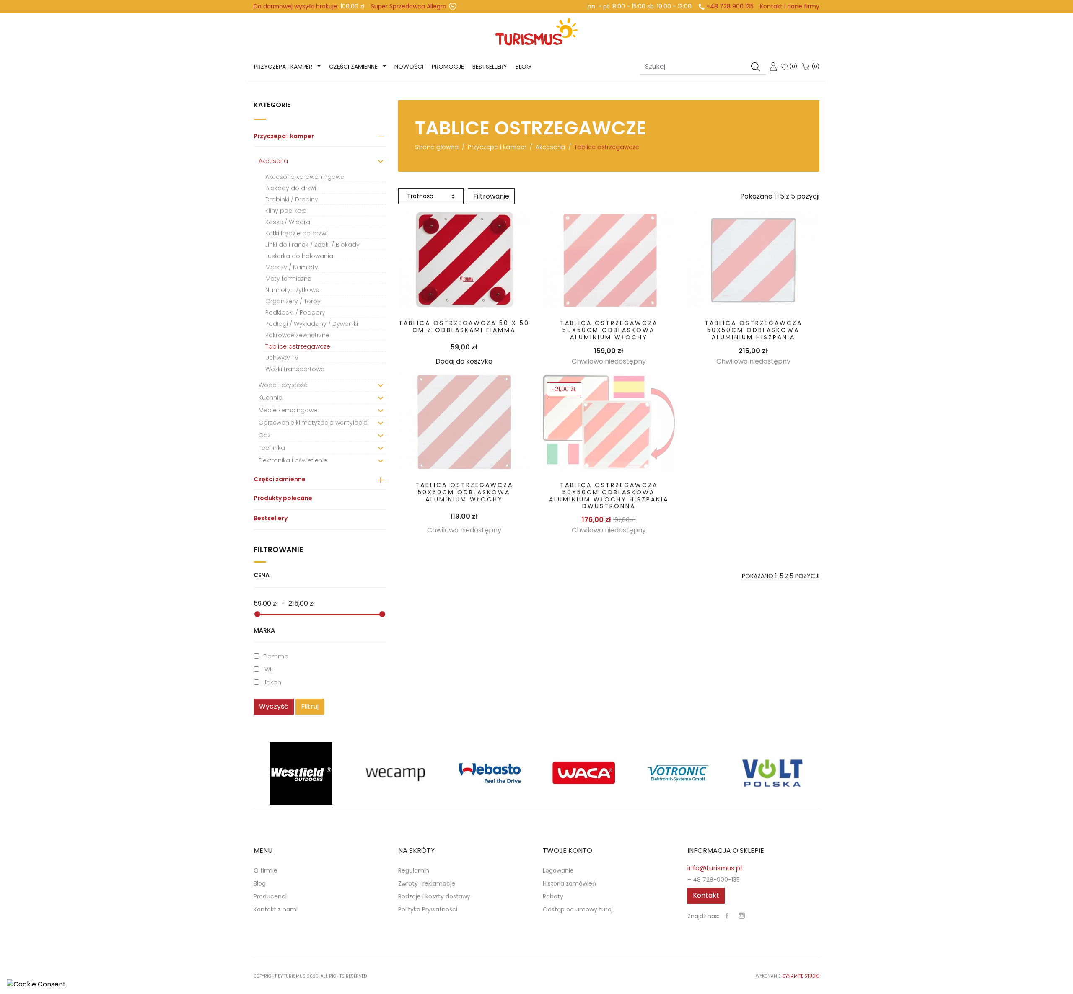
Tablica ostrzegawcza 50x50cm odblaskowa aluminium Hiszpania (753, 330)
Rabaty (553, 896)
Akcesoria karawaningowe (304, 177)
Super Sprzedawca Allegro (408, 6)
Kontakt (706, 895)
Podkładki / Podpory (295, 312)
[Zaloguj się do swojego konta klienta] (773, 66)
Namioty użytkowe (292, 290)
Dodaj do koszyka (463, 361)
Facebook (727, 915)
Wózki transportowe (294, 369)
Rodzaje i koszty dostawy (434, 896)
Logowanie (558, 870)
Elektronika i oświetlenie (293, 460)
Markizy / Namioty (291, 267)
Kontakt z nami (276, 909)
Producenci (270, 896)
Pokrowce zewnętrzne (297, 335)
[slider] (257, 614)
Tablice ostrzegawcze (297, 346)
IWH (268, 669)
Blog (523, 66)
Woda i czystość (283, 385)
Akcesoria (273, 161)
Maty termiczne (288, 278)
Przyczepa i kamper (283, 66)
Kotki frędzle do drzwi (296, 233)
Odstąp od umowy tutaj (578, 909)
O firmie (265, 870)
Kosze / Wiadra (287, 222)
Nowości (408, 66)
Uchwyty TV (281, 358)
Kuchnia (271, 397)
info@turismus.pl (714, 868)
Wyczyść (273, 706)
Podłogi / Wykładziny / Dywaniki (311, 324)
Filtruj (310, 706)
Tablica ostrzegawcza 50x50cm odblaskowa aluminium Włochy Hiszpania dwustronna (609, 495)
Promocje (448, 66)
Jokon (272, 682)
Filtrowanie (491, 196)
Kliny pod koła (286, 211)
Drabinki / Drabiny (291, 199)
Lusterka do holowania (299, 256)
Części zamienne (353, 66)
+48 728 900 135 (730, 6)
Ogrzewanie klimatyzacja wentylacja (313, 422)
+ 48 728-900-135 (713, 879)
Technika (272, 448)
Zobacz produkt (464, 260)
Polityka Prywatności (427, 909)
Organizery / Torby (293, 301)
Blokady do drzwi (290, 188)
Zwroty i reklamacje (426, 883)
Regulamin (413, 870)
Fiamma (275, 656)
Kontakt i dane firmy (789, 6)
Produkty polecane (283, 498)
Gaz (265, 435)
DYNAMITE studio (801, 976)
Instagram (742, 915)
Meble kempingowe (288, 410)
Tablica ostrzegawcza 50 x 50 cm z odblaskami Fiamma (464, 326)
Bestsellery (489, 66)
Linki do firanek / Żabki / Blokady (312, 244)
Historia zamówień (569, 883)
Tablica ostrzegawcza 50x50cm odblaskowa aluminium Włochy (609, 330)
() (793, 66)
